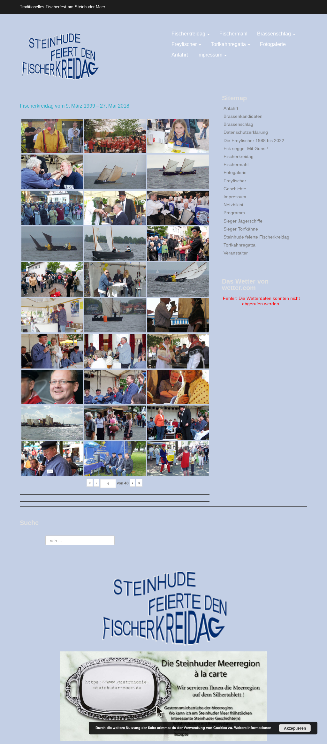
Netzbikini (233, 204)
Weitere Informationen (252, 727)
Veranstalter (236, 252)
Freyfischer (184, 44)
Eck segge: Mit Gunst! (246, 148)
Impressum (210, 54)
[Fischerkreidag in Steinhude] (60, 55)
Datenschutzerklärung (246, 132)
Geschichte (235, 188)
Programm (234, 212)
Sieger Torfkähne (241, 229)
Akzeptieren (295, 728)
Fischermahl (233, 33)
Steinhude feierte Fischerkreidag (256, 236)
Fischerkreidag (189, 33)
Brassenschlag (274, 33)
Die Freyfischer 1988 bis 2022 (254, 140)
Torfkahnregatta (229, 44)
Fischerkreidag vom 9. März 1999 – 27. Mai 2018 (74, 106)
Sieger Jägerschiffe (243, 221)
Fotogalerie (273, 44)
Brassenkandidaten (243, 116)
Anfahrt (179, 54)
